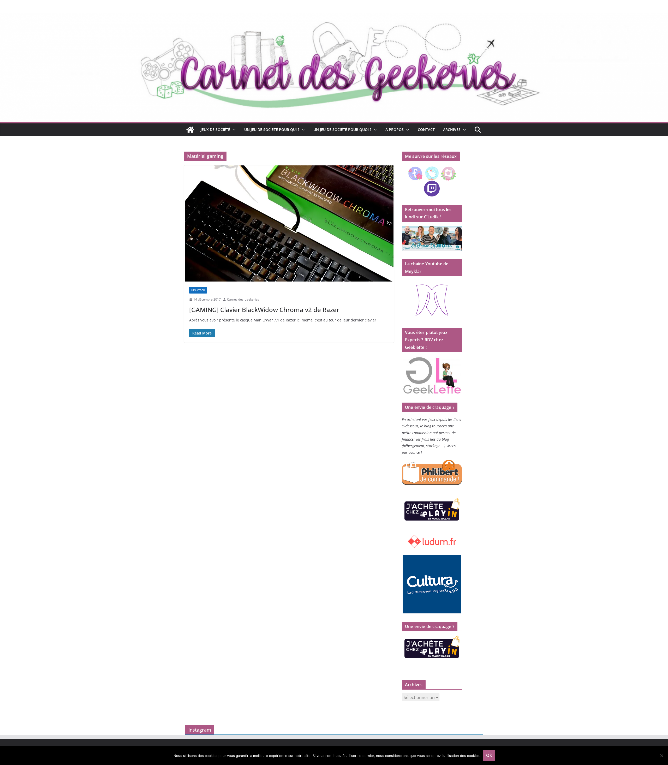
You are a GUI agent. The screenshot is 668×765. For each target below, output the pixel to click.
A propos (394, 129)
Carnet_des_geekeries (243, 299)
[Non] (661, 755)
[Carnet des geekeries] (334, 16)
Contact (426, 129)
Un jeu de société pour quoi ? (342, 129)
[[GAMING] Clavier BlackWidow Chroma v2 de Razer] (289, 223)
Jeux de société (215, 129)
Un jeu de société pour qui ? (271, 129)
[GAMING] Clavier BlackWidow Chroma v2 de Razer (264, 309)
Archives (452, 129)
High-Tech (198, 290)
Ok (489, 755)
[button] (233, 129)
